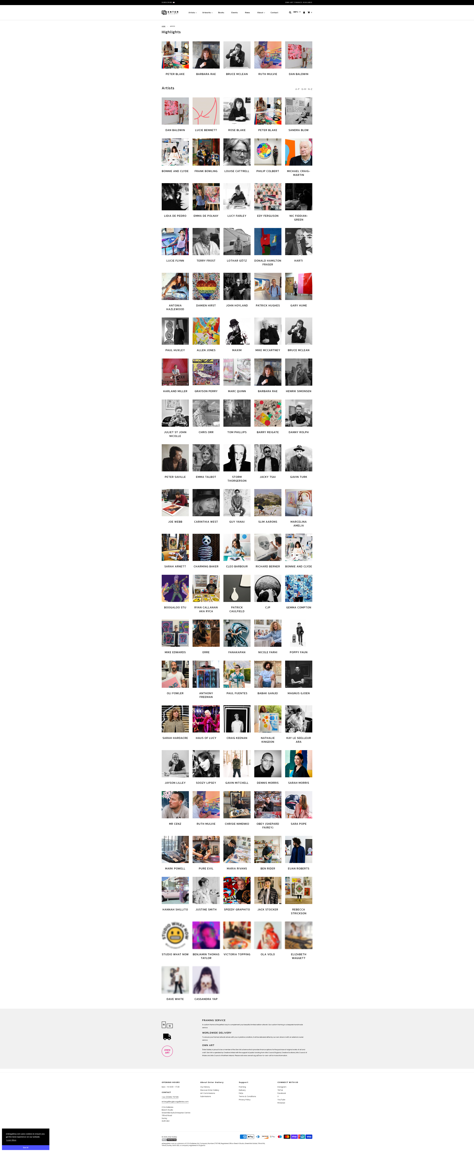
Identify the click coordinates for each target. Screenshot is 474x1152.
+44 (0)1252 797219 (170, 1097)
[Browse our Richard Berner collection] (267, 547)
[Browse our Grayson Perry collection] (206, 372)
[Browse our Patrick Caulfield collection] (237, 588)
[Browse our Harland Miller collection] (175, 372)
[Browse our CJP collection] (267, 588)
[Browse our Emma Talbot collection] (206, 457)
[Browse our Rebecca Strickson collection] (298, 890)
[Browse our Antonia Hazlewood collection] (175, 286)
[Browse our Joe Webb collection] (175, 502)
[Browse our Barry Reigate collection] (267, 413)
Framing (242, 1087)
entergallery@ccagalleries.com (175, 1101)
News (247, 12)
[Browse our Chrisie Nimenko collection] (237, 804)
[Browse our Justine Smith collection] (206, 890)
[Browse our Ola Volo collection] (267, 935)
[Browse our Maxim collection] (237, 331)
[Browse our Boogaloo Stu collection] (175, 588)
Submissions (205, 1096)
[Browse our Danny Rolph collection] (298, 413)
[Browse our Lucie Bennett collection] (206, 111)
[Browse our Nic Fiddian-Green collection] (298, 196)
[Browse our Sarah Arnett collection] (175, 547)
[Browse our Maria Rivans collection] (237, 849)
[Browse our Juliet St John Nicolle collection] (175, 413)
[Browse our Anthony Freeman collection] (206, 674)
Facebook (281, 1093)
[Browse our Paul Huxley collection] (175, 331)
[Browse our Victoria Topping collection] (237, 935)
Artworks (206, 12)
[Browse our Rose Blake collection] (237, 111)
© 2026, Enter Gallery (169, 1137)
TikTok (280, 1090)
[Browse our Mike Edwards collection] (175, 633)
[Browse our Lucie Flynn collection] (175, 241)
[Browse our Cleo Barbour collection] (237, 547)
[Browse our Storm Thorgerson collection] (237, 457)
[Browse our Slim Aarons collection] (267, 502)
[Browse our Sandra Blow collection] (298, 111)
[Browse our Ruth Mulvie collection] (267, 55)
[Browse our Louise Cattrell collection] (237, 152)
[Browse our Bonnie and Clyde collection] (175, 152)
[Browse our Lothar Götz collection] (237, 241)
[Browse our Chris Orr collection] (206, 413)
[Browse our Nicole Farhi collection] (267, 633)
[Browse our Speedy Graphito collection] (237, 890)
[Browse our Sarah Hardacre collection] (175, 718)
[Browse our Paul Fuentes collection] (237, 674)
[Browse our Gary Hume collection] (298, 286)
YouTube (281, 1099)
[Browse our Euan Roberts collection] (298, 849)
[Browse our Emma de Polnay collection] (206, 196)
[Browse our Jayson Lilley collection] (175, 763)
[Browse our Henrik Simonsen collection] (298, 372)
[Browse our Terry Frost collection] (206, 241)
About (260, 12)
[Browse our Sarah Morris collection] (298, 763)
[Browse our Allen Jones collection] (206, 331)
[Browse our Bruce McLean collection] (237, 55)
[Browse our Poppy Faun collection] (298, 633)
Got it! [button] (25, 1148)
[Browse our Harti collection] (298, 241)
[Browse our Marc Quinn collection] (237, 372)
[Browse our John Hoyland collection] (237, 286)
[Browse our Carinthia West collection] (206, 502)
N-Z (310, 89)
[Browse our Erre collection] (206, 633)
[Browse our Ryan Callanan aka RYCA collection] (206, 588)
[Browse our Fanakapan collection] (237, 633)
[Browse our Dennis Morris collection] (267, 763)
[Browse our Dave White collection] (175, 980)
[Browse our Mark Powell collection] (175, 849)
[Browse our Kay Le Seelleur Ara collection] (298, 718)
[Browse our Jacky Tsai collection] (267, 457)
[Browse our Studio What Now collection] (175, 935)
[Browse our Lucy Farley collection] (237, 196)
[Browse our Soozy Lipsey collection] (206, 763)
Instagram (281, 1087)
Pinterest (281, 1103)
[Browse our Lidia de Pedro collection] (175, 196)
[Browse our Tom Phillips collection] (237, 413)
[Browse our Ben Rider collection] (267, 849)
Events (234, 12)
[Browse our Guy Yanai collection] (237, 502)
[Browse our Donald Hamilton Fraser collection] (267, 241)
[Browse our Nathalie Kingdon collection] (267, 718)
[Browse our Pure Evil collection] (206, 849)
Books (221, 12)
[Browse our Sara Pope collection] (298, 804)
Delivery (242, 1090)
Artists (191, 12)
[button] (297, 12)
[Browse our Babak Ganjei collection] (267, 674)
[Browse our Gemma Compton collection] (298, 588)
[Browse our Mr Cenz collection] (175, 804)
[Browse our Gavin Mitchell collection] (237, 763)
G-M (303, 89)
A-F (297, 89)
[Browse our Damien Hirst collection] (206, 286)
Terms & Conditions (247, 1096)
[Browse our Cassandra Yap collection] (206, 980)
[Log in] (304, 12)
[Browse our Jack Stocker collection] (267, 890)
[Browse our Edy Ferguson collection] (267, 196)
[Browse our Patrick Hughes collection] (267, 286)
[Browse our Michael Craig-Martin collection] (298, 152)
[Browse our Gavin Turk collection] (298, 457)
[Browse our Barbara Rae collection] (206, 55)
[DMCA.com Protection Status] (181, 1139)
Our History (205, 1087)
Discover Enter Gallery (209, 1090)
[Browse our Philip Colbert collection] (267, 152)
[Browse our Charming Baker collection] (206, 547)
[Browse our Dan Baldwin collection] (298, 55)
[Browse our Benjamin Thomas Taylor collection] (206, 935)
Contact (274, 12)
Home (163, 26)
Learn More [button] (11, 1140)
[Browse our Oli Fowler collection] (175, 674)
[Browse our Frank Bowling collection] (206, 152)
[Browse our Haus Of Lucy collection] (206, 718)
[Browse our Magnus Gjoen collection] (298, 674)
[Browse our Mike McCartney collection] (267, 331)
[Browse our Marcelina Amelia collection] (298, 502)
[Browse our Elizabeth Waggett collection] (298, 935)
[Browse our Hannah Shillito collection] (175, 890)
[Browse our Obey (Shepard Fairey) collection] (267, 804)
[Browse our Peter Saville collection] (175, 457)
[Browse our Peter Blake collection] (175, 55)
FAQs (241, 1093)
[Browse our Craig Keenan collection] (237, 718)
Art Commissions (207, 1093)
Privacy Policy (244, 1099)
